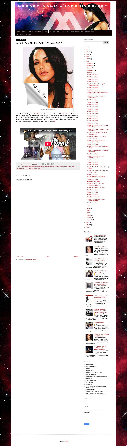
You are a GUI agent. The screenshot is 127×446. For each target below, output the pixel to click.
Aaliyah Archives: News (93, 181)
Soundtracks (20, 168)
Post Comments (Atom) (30, 259)
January (89, 219)
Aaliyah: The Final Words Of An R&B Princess (101, 335)
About (23, 31)
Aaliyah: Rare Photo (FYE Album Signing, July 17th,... (95, 141)
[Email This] (46, 164)
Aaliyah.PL (51, 166)
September (90, 70)
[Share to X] (50, 164)
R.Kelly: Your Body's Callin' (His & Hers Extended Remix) (101, 297)
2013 (87, 227)
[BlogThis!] (48, 164)
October (89, 68)
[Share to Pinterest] (54, 164)
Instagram (38, 31)
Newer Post (20, 256)
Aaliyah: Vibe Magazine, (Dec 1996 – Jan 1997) (100, 259)
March (89, 215)
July (88, 205)
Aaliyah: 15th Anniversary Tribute (96, 176)
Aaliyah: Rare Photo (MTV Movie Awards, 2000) (96, 96)
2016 (87, 61)
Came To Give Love (60, 166)
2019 (87, 54)
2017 (87, 59)
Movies (69, 166)
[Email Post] (43, 164)
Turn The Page (27, 168)
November (90, 65)
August (89, 72)
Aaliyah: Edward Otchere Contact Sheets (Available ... (96, 199)
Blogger (67, 441)
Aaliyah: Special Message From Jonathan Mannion (101, 283)
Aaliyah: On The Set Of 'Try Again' (96, 187)
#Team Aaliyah (24, 166)
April (88, 212)
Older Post (76, 256)
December (90, 63)
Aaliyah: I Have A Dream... (101, 247)
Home (18, 31)
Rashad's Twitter (89, 31)
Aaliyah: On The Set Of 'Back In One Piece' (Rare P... (96, 137)
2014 (87, 225)
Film (66, 166)
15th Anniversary (32, 166)
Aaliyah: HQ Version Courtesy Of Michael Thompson (95, 84)
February (89, 217)
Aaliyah (38, 166)
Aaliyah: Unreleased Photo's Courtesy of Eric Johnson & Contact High (100, 311)
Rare (73, 166)
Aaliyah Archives (45, 166)
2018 (87, 56)
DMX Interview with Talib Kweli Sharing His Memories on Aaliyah (100, 348)
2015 (87, 222)
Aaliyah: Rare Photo (92, 74)
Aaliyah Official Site (62, 31)
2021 (87, 49)
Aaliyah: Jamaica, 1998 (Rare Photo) (100, 271)
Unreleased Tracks (36, 168)
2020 (87, 52)
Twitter (45, 31)
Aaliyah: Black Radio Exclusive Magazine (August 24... (95, 184)
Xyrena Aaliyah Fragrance (24, 34)
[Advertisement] (48, 240)
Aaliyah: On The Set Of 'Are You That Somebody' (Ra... (97, 133)
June (88, 208)
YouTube (52, 31)
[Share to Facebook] (52, 164)
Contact (30, 31)
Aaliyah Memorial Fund (76, 31)
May (88, 210)
